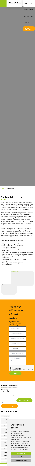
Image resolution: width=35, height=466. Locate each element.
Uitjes (30, 3)
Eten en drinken (29, 10)
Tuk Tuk (6, 429)
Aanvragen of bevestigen (15, 321)
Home (25, 3)
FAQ (25, 16)
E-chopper (6, 416)
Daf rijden (6, 426)
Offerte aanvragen (28, 28)
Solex (5, 422)
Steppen (6, 439)
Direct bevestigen (14, 325)
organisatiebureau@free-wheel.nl (8, 402)
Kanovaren (7, 436)
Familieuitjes (7, 459)
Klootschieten (7, 445)
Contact (26, 23)
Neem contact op (24, 400)
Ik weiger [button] (21, 457)
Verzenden (15, 373)
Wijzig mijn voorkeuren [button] (21, 460)
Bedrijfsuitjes (7, 455)
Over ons (30, 16)
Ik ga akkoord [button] (21, 453)
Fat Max (6, 419)
